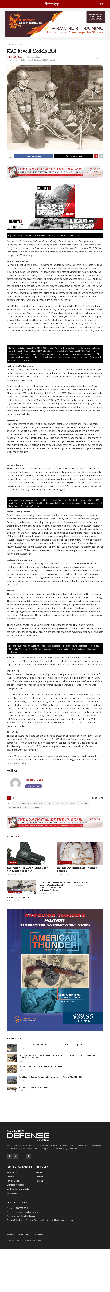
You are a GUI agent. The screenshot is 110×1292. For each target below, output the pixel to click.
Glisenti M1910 (61, 803)
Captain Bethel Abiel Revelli (32, 803)
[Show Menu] (8, 4)
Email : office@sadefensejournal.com (22, 1212)
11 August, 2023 (13, 901)
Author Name (18, 44)
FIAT (50, 803)
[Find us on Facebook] (9, 1156)
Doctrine (10, 1176)
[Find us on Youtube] (22, 1156)
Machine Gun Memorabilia (18, 1188)
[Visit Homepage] (55, 4)
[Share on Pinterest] (96, 156)
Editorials (40, 1176)
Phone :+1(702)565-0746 (17, 1208)
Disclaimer (38, 1234)
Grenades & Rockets (15, 1184)
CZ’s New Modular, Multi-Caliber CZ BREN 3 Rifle (40, 1066)
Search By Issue (34, 60)
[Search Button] (101, 4)
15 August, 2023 (33, 57)
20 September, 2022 (14, 874)
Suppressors (12, 1192)
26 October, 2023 (46, 893)
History (23, 60)
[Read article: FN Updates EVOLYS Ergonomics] (12, 1090)
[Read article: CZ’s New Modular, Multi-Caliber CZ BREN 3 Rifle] (12, 1069)
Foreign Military (13, 1180)
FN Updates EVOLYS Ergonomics (33, 1087)
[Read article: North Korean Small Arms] (21, 887)
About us (39, 1172)
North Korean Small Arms (18, 897)
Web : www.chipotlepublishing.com (21, 1216)
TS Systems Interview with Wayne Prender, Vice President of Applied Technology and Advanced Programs (55, 886)
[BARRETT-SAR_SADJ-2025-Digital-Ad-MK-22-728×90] (55, 223)
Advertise (10, 1234)
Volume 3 (51, 60)
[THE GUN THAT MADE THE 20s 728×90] (55, 171)
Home (9, 44)
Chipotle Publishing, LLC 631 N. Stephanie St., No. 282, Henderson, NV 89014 (40, 1220)
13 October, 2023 (80, 886)
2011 (15, 803)
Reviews (12, 862)
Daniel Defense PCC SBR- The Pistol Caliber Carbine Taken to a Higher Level (52, 1045)
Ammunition (12, 1172)
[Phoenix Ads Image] (55, 23)
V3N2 (44, 60)
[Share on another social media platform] (101, 156)
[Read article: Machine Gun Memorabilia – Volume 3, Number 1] (80, 853)
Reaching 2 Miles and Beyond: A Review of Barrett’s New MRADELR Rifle (51, 1077)
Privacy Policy (24, 1234)
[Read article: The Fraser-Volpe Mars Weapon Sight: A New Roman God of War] (30, 853)
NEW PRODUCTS (81, 882)
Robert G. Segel (15, 57)
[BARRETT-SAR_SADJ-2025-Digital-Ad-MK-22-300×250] (55, 200)
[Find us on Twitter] (15, 1156)
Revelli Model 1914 (79, 803)
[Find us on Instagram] (28, 1156)
